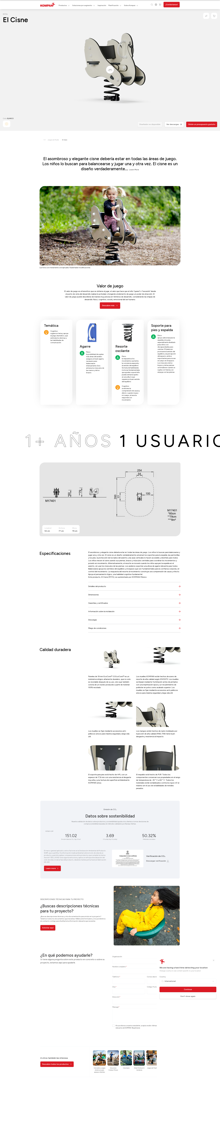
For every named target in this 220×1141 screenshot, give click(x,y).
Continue (188, 989)
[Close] (213, 960)
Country (163, 977)
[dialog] (110, 570)
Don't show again (187, 996)
